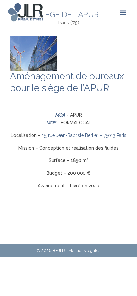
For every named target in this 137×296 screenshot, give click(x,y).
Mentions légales (84, 250)
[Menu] (123, 12)
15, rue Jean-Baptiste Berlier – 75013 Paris (84, 135)
